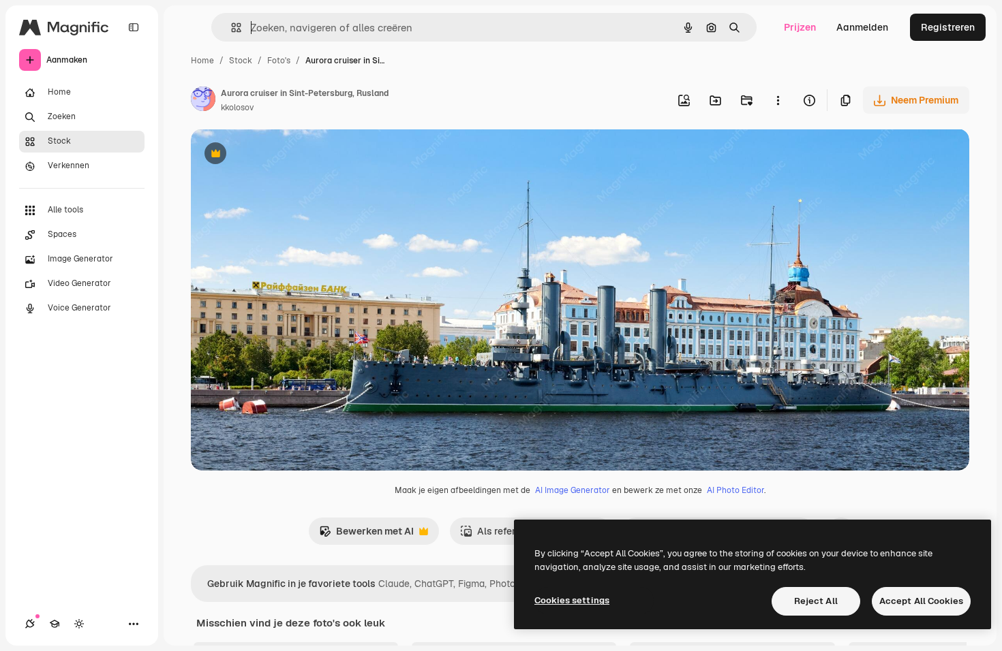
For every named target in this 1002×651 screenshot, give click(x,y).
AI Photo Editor (735, 490)
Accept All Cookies (921, 601)
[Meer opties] (777, 100)
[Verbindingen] (30, 624)
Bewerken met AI (366, 535)
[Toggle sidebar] (134, 27)
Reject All (816, 601)
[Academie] (54, 624)
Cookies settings (571, 600)
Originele (280, 154)
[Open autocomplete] (230, 27)
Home (202, 60)
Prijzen (800, 27)
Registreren (948, 27)
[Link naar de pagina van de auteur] (203, 100)
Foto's (278, 60)
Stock (240, 60)
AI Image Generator (572, 490)
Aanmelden (862, 27)
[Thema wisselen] (79, 624)
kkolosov (237, 107)
